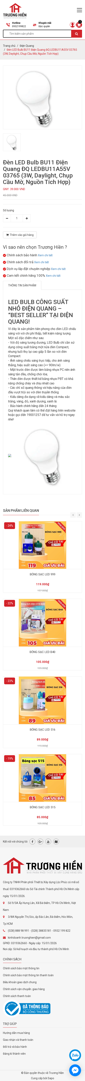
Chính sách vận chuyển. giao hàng (24, 989)
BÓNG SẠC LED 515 (42, 807)
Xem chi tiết (45, 255)
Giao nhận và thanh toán (18, 1039)
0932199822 (19, 26)
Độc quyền (44, 26)
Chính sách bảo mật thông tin (21, 968)
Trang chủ (9, 45)
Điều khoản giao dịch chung (20, 982)
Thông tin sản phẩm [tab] (22, 285)
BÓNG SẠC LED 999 (42, 574)
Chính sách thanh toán (17, 996)
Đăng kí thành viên (14, 1053)
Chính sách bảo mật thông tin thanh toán (28, 975)
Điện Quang (27, 45)
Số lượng (8, 210)
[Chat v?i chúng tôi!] (75, 1070)
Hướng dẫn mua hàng (16, 1032)
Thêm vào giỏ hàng (22, 234)
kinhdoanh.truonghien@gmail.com (29, 937)
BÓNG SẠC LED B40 (42, 652)
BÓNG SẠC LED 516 (42, 729)
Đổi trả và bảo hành (15, 1046)
